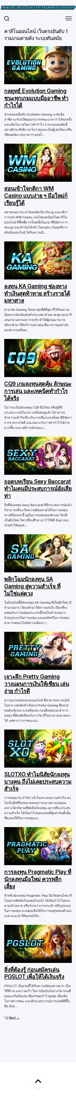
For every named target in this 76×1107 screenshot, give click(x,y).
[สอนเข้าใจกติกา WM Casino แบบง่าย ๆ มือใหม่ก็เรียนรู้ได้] (38, 179)
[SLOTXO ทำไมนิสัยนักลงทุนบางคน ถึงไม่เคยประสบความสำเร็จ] (38, 765)
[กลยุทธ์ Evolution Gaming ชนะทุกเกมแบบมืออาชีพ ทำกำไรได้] (38, 82)
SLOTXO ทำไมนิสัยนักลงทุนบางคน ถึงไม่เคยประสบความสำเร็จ (37, 781)
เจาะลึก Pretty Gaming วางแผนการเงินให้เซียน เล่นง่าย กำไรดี (36, 683)
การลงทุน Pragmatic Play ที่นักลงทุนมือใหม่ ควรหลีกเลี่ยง (37, 879)
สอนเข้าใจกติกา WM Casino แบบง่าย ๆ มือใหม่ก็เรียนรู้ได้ (36, 195)
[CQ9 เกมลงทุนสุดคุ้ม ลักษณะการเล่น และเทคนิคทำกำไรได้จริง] (38, 374)
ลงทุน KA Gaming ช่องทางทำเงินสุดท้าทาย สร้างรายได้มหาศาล (37, 293)
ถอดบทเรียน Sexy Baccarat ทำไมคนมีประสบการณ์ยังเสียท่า (38, 488)
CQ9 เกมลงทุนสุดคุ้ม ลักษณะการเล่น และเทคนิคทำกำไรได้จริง (38, 390)
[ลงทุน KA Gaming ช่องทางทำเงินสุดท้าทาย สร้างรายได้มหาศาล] (38, 277)
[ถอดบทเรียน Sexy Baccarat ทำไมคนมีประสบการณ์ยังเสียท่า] (38, 472)
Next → (14, 1018)
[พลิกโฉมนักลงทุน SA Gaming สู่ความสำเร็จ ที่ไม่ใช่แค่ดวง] (38, 570)
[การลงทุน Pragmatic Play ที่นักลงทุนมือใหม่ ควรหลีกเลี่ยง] (38, 863)
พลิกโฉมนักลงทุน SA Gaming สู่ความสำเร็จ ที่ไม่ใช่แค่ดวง (32, 586)
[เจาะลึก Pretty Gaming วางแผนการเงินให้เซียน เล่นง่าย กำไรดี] (38, 667)
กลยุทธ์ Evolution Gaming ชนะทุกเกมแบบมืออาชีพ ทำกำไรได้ (36, 98)
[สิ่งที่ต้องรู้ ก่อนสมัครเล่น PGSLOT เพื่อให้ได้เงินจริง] (38, 960)
